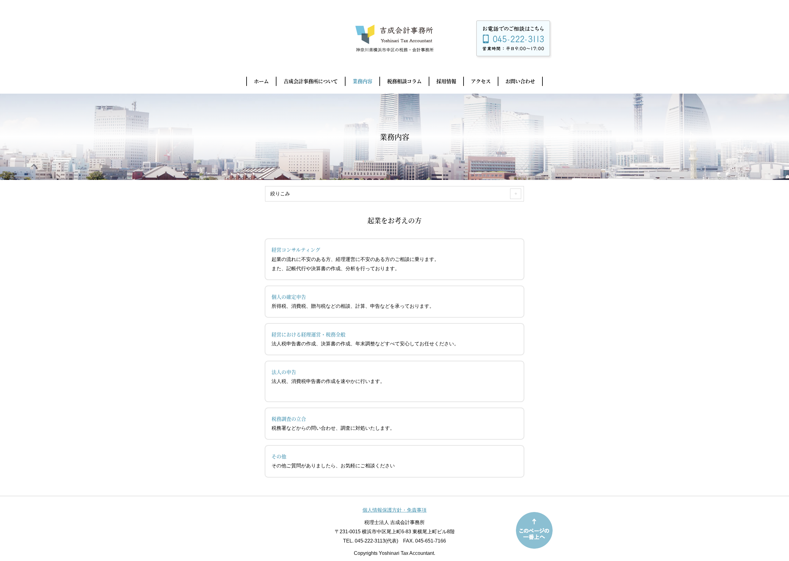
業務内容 (362, 81)
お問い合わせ (520, 81)
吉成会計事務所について (311, 81)
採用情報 (446, 81)
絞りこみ (280, 193)
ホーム (261, 81)
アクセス (481, 81)
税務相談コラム (404, 81)
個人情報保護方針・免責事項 (394, 510)
